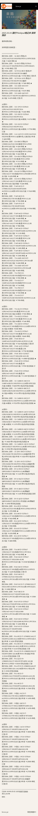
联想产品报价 (23, 791)
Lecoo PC (18, 6)
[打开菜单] (36, 6)
